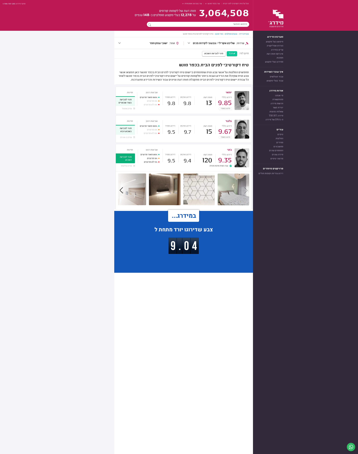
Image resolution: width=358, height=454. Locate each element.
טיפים (280, 134)
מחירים (279, 142)
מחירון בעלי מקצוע (274, 62)
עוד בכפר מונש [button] (213, 4)
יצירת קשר (278, 107)
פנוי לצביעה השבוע (213, 53)
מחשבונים (278, 146)
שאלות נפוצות (276, 111)
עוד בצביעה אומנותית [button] (193, 4)
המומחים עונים (276, 150)
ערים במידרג (277, 50)
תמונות (280, 58)
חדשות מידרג (277, 103)
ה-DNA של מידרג (274, 119)
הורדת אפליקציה (275, 46)
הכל (231, 53)
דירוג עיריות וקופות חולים (271, 173)
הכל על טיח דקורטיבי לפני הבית (236, 4)
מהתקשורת (277, 99)
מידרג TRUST (276, 116)
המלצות (279, 138)
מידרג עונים (277, 154)
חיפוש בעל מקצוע (274, 42)
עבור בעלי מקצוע (275, 81)
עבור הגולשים (276, 77)
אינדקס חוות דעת (275, 54)
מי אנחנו (279, 95)
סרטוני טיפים (276, 158)
